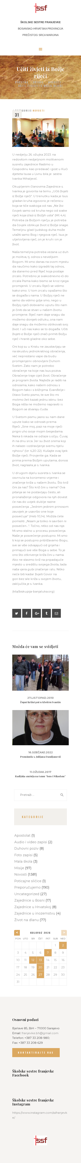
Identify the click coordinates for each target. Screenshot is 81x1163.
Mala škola (23, 861)
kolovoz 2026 (40, 932)
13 (40, 960)
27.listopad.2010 (40, 698)
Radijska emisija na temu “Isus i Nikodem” (40, 776)
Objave (38, 82)
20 (40, 967)
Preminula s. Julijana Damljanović (40, 756)
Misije (19, 868)
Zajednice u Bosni (29, 900)
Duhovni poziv (26, 848)
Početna (21, 82)
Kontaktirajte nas (36, 1052)
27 (40, 974)
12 (32, 960)
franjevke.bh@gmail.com (40, 1033)
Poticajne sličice (27, 881)
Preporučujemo (27, 887)
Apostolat (22, 835)
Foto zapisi (23, 855)
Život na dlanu (26, 920)
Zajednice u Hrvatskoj (32, 907)
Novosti (54, 82)
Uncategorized (26, 894)
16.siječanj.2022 (40, 752)
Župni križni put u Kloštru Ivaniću (40, 702)
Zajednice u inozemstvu (34, 913)
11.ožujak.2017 (40, 772)
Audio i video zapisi (30, 842)
